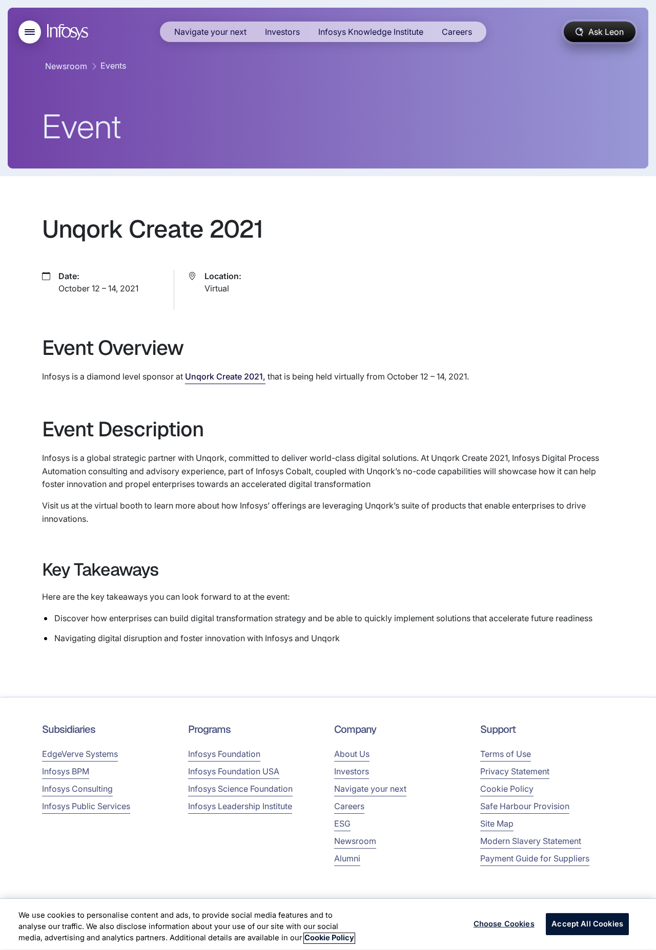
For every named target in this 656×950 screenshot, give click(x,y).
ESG (342, 823)
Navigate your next (210, 32)
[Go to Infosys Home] (69, 32)
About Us (352, 754)
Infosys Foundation (224, 754)
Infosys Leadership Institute (240, 806)
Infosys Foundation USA (233, 771)
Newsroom (66, 66)
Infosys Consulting (77, 789)
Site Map (497, 823)
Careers (457, 32)
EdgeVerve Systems (80, 754)
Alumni (347, 858)
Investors (282, 32)
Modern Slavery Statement (530, 841)
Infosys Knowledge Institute (370, 32)
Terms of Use (505, 754)
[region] (328, 924)
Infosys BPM (65, 771)
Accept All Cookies (587, 923)
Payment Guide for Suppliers (534, 858)
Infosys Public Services (86, 806)
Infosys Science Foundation (240, 789)
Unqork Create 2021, (225, 376)
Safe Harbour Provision (524, 806)
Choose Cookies (504, 923)
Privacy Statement (514, 771)
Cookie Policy (507, 789)
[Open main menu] (29, 32)
